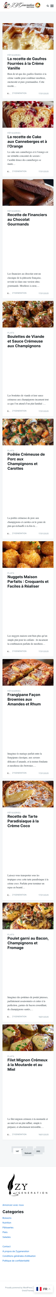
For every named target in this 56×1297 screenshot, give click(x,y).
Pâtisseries (14, 55)
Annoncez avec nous (13, 1205)
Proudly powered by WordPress (19, 1287)
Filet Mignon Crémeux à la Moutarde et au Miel (27, 1065)
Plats (10, 333)
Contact (6, 1246)
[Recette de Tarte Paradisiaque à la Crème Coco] (28, 794)
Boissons (6, 1218)
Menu (52, 6)
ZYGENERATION (19, 93)
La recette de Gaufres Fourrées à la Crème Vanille (26, 63)
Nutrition (6, 1222)
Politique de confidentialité (15, 1260)
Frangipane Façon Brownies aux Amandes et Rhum (24, 699)
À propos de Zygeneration (15, 1251)
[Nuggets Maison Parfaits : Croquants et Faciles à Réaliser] (28, 554)
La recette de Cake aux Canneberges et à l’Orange (27, 141)
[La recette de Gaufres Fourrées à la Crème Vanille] (28, 36)
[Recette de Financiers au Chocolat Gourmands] (28, 192)
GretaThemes (28, 1290)
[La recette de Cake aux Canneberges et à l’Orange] (28, 114)
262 (38, 1151)
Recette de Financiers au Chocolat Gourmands (27, 219)
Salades (6, 1237)
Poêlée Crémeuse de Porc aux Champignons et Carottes (26, 461)
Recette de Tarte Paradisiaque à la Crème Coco (23, 821)
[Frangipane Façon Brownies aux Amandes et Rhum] (28, 672)
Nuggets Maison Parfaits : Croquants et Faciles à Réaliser (28, 581)
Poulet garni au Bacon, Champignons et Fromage (28, 943)
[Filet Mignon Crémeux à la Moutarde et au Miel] (28, 1037)
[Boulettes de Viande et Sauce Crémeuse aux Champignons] (28, 314)
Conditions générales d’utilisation (19, 1256)
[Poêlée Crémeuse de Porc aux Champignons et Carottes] (28, 432)
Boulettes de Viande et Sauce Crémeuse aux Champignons (25, 341)
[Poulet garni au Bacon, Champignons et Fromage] (28, 916)
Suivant (28, 1153)
